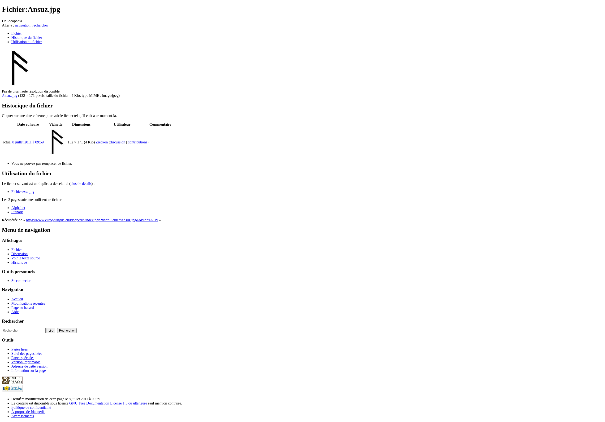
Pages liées (19, 349)
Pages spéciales (22, 358)
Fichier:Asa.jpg (22, 192)
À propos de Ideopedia (28, 412)
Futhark (17, 212)
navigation (22, 25)
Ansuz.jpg (9, 95)
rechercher (40, 25)
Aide (15, 312)
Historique (19, 262)
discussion (117, 142)
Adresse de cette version (29, 366)
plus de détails (80, 184)
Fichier (16, 33)
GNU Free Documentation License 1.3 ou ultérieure (108, 403)
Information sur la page (28, 371)
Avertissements (22, 416)
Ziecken (102, 142)
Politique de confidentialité (31, 407)
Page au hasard (22, 308)
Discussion (19, 254)
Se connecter (20, 281)
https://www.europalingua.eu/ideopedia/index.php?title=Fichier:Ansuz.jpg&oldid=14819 (92, 220)
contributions (137, 142)
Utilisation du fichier (26, 42)
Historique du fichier (26, 38)
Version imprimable (25, 362)
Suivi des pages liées (26, 353)
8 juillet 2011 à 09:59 (28, 142)
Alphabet (18, 208)
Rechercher (13, 321)
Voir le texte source (25, 258)
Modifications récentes (28, 303)
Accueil (17, 299)
